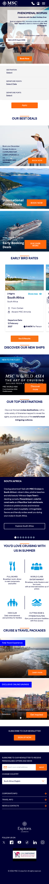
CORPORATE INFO (9, 793)
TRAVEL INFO (7, 800)
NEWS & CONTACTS (10, 806)
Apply (24, 105)
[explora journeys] (24, 826)
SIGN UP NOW (24, 738)
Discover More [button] (35, 244)
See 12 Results (24, 339)
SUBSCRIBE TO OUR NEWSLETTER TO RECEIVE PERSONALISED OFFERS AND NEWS (21, 759)
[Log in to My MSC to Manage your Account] (38, 3)
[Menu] (45, 3)
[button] (24, 58)
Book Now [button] (36, 202)
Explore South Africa (24, 526)
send (41, 767)
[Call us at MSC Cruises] (33, 3)
